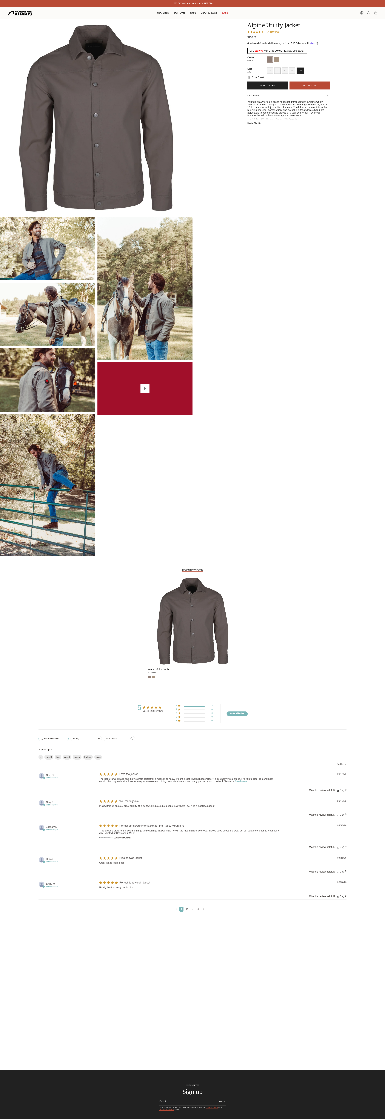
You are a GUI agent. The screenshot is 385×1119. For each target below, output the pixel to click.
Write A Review (237, 714)
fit (41, 757)
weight (49, 757)
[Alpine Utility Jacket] (192, 621)
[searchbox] (53, 738)
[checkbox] (119, 738)
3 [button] (192, 909)
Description (253, 95)
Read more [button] (241, 781)
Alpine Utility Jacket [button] (122, 838)
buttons (87, 757)
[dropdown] (86, 738)
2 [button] (187, 909)
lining (98, 757)
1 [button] (181, 909)
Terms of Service (166, 1109)
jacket (67, 757)
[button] (163, 13)
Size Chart (258, 77)
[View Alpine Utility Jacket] (145, 388)
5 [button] (203, 909)
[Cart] (375, 12)
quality (77, 757)
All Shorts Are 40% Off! (192, 3)
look (58, 757)
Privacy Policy (212, 1107)
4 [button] (198, 909)
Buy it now (309, 85)
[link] (195, 721)
